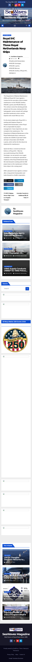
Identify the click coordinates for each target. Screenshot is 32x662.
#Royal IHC (23, 70)
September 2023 (7, 35)
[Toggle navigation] (15, 26)
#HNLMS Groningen (15, 63)
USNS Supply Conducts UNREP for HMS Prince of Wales (15, 270)
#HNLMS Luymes (14, 66)
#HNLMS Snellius (14, 70)
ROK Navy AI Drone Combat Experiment (14, 595)
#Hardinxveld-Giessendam (17, 61)
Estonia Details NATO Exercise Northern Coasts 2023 (14, 235)
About (16, 654)
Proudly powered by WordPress (11, 648)
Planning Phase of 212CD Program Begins (15, 613)
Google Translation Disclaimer (16, 658)
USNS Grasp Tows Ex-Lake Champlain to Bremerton (14, 253)
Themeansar (16, 650)
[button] (26, 25)
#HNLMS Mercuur (14, 68)
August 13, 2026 (10, 562)
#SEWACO (12, 73)
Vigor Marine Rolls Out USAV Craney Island (15, 577)
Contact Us (22, 654)
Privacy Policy (10, 654)
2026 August (7, 555)
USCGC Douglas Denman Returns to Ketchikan (13, 559)
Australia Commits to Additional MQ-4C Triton (22, 195)
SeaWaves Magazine (16, 17)
